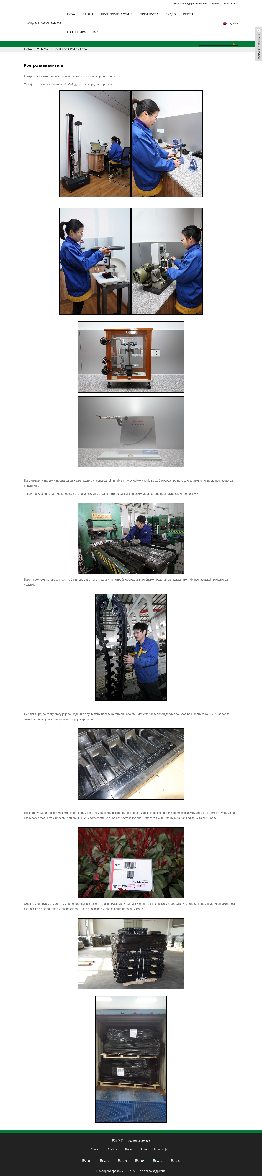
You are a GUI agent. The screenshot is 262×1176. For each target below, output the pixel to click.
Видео (171, 14)
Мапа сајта (161, 1149)
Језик (143, 1149)
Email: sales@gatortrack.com (190, 3)
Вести (188, 14)
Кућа (71, 14)
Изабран (112, 1149)
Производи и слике (116, 14)
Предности (149, 14)
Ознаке (95, 1149)
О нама (88, 14)
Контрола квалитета (70, 49)
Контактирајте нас (82, 32)
